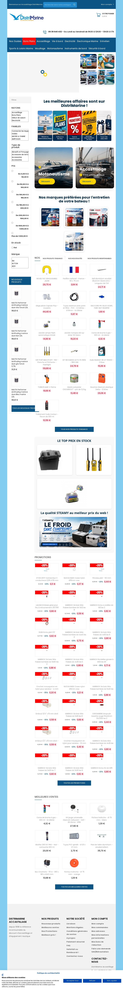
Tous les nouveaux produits (25, 408)
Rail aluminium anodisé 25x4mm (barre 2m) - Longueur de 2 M (101, 281)
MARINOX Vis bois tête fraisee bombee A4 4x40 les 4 (74, 634)
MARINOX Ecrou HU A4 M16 (101, 768)
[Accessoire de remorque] (20, 154)
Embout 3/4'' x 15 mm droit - (47, 714)
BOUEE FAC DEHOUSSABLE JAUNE (47, 279)
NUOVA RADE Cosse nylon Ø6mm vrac (74, 687)
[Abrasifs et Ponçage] (20, 152)
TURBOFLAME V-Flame (47, 387)
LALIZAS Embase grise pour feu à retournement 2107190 (47, 606)
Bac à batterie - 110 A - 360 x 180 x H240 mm (47, 873)
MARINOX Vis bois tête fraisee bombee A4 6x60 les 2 (47, 661)
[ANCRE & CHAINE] (20, 136)
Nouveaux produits (51, 923)
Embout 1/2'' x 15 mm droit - (46, 741)
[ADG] (20, 266)
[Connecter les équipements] (20, 131)
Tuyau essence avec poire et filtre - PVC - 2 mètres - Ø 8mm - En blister (74, 308)
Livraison (71, 923)
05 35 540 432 (55, 31)
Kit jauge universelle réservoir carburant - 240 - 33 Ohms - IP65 (74, 820)
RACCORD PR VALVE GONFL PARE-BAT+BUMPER (102, 306)
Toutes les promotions (74, 783)
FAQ (68, 945)
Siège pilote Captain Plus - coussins (47, 306)
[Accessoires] (20, 157)
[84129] (20, 259)
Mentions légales (75, 927)
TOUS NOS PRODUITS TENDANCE (74, 429)
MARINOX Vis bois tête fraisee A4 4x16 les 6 (102, 633)
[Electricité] (20, 120)
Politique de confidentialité (48, 973)
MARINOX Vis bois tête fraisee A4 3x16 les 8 (74, 714)
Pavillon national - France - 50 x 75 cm (74, 279)
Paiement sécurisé (76, 942)
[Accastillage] (20, 112)
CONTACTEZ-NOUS (100, 960)
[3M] (20, 261)
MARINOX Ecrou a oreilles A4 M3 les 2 (101, 606)
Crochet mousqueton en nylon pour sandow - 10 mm (74, 742)
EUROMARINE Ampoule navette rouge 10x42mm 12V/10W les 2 (101, 716)
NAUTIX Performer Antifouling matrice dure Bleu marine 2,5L (20, 393)
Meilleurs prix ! (49, 935)
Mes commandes (100, 927)
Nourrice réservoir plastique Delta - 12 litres (101, 388)
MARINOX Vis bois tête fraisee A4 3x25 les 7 (47, 769)
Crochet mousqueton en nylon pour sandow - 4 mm (46, 687)
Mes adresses (98, 931)
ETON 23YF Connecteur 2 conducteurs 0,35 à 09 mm (46, 579)
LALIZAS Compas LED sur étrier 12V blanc (74, 334)
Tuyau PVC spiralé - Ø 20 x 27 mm (74, 845)
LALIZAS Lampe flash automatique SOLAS (46, 334)
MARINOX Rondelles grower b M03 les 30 (102, 660)
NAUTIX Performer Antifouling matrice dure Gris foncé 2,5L (20, 305)
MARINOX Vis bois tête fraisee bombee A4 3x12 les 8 (74, 607)
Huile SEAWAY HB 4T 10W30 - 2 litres (102, 361)
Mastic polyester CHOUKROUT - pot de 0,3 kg (74, 388)
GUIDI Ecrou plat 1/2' (47, 632)
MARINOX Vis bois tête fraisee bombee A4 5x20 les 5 (101, 689)
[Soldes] (20, 133)
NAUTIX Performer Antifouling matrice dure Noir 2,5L (20, 333)
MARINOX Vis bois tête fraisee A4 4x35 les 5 (74, 660)
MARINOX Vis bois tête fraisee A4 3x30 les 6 (74, 769)
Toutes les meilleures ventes (74, 887)
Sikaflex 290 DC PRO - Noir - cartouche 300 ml (46, 845)
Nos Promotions (49, 931)
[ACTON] (20, 263)
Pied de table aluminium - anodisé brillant (102, 845)
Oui (15, 247)
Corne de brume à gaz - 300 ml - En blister (102, 334)
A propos (71, 938)
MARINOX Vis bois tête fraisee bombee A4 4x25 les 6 (101, 743)
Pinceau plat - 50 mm (101, 578)
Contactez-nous (75, 956)
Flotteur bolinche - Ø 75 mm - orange (74, 873)
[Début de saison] (20, 118)
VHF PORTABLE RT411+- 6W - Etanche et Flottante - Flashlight (46, 362)
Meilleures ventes (50, 927)
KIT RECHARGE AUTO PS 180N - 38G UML (74, 361)
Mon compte (98, 923)
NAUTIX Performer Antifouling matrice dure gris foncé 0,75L (20, 362)
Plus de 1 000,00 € (20, 236)
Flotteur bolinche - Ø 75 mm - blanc (102, 818)
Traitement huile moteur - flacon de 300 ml (47, 415)
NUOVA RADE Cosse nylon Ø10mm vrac (74, 579)
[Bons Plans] (20, 115)
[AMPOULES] (20, 139)
